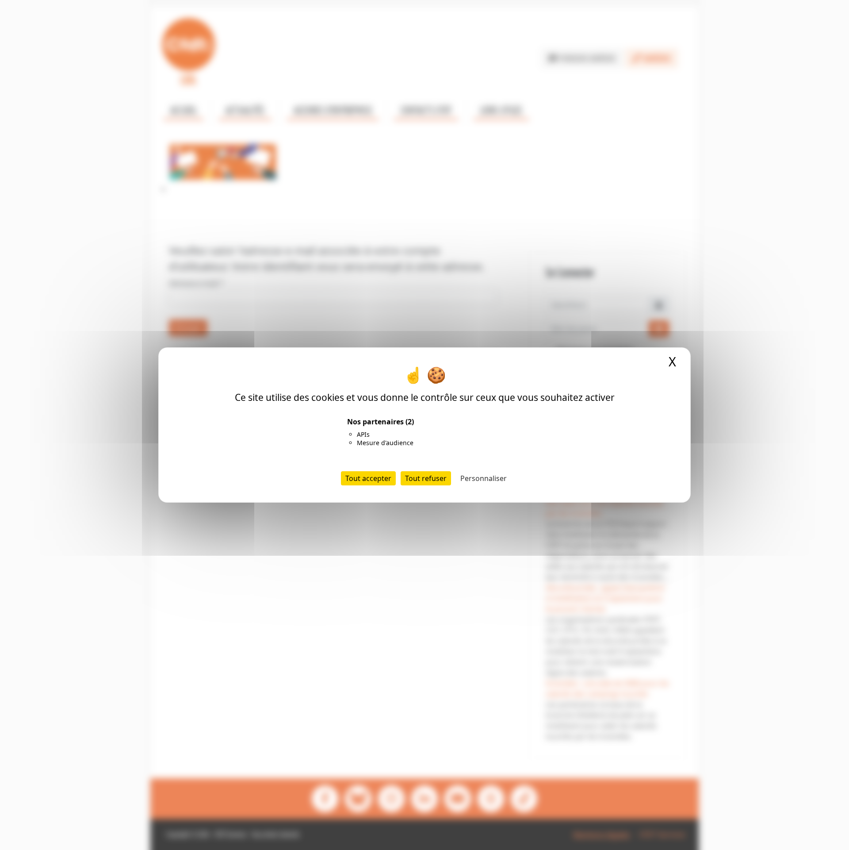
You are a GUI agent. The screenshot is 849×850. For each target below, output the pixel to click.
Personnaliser (483, 478)
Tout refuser (426, 478)
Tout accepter (368, 478)
